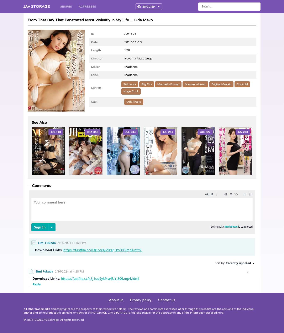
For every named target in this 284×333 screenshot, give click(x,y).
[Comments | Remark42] (142, 237)
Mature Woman (195, 84)
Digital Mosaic (221, 84)
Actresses (87, 6)
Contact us (166, 300)
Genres (66, 6)
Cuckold (242, 84)
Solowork (129, 84)
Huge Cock (131, 91)
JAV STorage (36, 6)
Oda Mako (133, 102)
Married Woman (168, 84)
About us (116, 300)
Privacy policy (141, 300)
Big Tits (146, 84)
